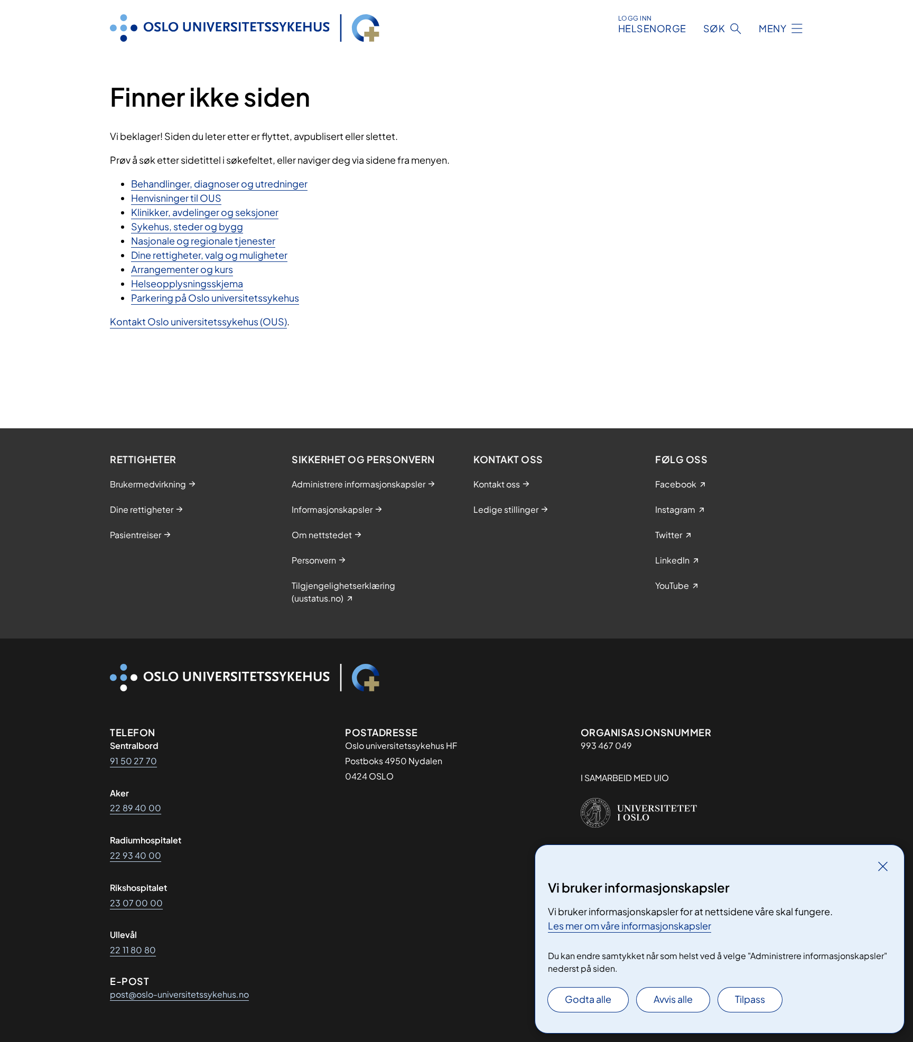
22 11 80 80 (133, 949)
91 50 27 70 (133, 760)
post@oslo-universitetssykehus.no (179, 994)
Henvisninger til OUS (176, 198)
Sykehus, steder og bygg (187, 226)
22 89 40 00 (135, 807)
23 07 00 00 (136, 902)
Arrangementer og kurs (182, 269)
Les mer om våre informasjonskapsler (629, 925)
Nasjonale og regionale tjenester (203, 240)
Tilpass (750, 999)
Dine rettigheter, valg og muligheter (209, 255)
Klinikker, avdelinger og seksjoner (204, 212)
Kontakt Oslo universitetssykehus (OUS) (198, 321)
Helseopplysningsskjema (187, 283)
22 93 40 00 (135, 855)
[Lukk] (882, 866)
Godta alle (588, 999)
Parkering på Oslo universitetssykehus (215, 298)
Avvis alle (673, 999)
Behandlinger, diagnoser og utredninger (219, 183)
